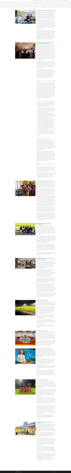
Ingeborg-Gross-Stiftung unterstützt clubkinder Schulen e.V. (46, 10)
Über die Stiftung (36, 0)
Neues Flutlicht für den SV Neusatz (42, 300)
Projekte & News (52, 0)
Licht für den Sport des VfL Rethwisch (42, 379)
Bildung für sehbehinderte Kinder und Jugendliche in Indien (45, 181)
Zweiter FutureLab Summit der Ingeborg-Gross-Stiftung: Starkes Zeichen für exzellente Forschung (45, 43)
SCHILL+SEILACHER (46, 0)
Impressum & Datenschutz (65, 0)
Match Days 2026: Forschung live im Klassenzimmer (44, 348)
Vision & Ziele (41, 0)
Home (32, 0)
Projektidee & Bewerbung (58, 0)
